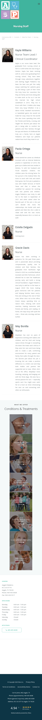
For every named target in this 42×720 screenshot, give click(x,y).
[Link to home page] (13, 10)
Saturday (10, 617)
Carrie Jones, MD (7, 37)
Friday (14, 615)
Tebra (29, 713)
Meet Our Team (26, 37)
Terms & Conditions (8, 687)
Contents (17, 37)
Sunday (10, 620)
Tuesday (14, 607)
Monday (14, 604)
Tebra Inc (20, 682)
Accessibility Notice (24, 687)
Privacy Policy (30, 682)
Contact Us (36, 687)
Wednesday (14, 610)
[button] (39, 4)
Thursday (14, 612)
